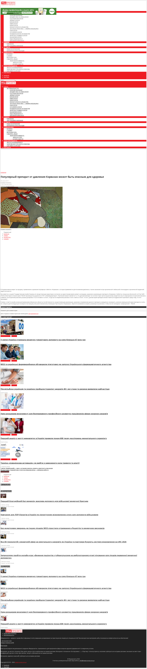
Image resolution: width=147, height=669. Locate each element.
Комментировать (6, 182)
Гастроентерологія (16, 18)
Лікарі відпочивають (17, 61)
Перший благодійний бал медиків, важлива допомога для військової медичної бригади (44, 501)
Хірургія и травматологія (18, 35)
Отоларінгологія (16, 32)
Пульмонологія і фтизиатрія (20, 34)
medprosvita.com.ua (20, 662)
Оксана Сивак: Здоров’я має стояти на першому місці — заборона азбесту (25, 470)
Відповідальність (9, 635)
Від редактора (12, 57)
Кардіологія (14, 22)
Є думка (9, 56)
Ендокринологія (15, 37)
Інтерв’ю (9, 54)
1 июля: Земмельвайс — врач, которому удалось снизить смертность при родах (27, 468)
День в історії (17, 62)
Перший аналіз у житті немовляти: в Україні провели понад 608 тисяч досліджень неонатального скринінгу (54, 438)
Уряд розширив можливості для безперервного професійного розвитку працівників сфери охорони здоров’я (54, 413)
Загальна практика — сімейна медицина (24, 29)
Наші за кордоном (13, 49)
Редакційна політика (10, 633)
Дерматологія (15, 20)
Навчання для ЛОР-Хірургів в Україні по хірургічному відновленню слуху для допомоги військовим (49, 514)
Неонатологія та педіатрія (19, 27)
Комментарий (5, 472)
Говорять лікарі (12, 59)
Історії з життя (18, 64)
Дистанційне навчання (15, 45)
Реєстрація (4, 645)
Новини (6, 42)
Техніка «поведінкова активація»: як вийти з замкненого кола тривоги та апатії (40, 463)
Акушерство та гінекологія (19, 17)
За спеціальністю (13, 13)
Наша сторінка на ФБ (7, 643)
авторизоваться (33, 313)
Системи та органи (13, 71)
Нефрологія (14, 25)
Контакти (7, 72)
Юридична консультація (15, 50)
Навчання (10, 44)
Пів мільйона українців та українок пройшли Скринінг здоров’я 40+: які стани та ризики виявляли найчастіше (55, 389)
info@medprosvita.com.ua (87, 660)
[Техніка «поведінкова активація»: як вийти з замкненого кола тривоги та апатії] (12, 457)
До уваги (7, 47)
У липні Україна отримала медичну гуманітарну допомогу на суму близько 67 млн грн (43, 339)
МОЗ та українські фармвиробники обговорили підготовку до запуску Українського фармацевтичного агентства (56, 364)
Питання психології (17, 40)
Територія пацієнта (10, 66)
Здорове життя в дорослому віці (18, 69)
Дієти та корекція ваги (14, 67)
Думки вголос (9, 52)
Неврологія (14, 24)
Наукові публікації (16, 15)
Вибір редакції (5, 336)
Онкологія (13, 30)
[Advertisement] (73, 160)
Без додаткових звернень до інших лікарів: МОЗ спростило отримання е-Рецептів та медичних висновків (52, 528)
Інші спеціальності (16, 39)
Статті (6, 12)
